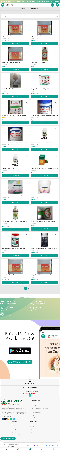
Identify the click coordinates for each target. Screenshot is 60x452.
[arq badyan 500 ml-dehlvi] (44, 54)
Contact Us (14, 432)
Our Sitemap (35, 417)
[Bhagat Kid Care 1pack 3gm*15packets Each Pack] (44, 80)
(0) (8, 38)
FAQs (33, 415)
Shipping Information (37, 412)
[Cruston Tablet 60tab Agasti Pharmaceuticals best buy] (44, 187)
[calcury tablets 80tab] (15, 160)
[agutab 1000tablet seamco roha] (15, 28)
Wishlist (32, 432)
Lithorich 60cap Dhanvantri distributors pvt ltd (44, 248)
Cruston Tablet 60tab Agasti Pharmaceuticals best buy (44, 195)
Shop (12, 426)
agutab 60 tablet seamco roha (11, 62)
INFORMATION (36, 400)
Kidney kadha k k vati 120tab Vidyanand (13, 248)
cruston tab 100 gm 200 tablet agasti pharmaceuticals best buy (13, 195)
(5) (8, 117)
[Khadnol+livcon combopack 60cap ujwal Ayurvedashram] (44, 213)
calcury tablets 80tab (8, 168)
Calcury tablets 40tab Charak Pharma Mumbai (42, 142)
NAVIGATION (33, 421)
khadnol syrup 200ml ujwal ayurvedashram (14, 221)
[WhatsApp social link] (30, 395)
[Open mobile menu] (2, 4)
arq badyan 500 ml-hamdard (10, 89)
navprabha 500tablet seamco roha (41, 275)
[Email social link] (8, 419)
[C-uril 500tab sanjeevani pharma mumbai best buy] (44, 107)
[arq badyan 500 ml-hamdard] (15, 80)
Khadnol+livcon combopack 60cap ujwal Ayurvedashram (43, 222)
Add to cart (44, 96)
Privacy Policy (35, 405)
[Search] (52, 4)
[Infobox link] (15, 303)
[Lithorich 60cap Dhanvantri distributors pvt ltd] (44, 240)
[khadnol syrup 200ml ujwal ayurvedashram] (15, 213)
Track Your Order (34, 426)
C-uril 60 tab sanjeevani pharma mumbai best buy (15, 142)
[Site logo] (10, 4)
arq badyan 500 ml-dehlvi (38, 62)
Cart (31, 429)
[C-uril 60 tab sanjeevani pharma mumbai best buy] (15, 134)
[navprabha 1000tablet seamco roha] (15, 266)
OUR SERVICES (15, 421)
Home (12, 424)
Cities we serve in (15, 434)
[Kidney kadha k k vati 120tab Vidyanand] (15, 240)
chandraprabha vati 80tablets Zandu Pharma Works (44, 169)
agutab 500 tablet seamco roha (40, 36)
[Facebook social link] (2, 419)
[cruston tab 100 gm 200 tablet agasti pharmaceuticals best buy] (15, 187)
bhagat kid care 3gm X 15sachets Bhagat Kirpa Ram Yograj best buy (14, 116)
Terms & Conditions (36, 403)
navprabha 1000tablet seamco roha (12, 275)
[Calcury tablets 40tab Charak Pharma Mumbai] (44, 134)
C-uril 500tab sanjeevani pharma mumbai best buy (44, 116)
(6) (37, 91)
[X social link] (5, 419)
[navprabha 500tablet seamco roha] (44, 266)
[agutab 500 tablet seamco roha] (44, 28)
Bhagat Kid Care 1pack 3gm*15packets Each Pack (43, 89)
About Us (13, 429)
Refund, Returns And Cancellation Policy (40, 409)
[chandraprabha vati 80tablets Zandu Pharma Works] (44, 160)
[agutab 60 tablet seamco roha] (15, 54)
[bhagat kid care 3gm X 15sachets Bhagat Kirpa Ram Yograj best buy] (15, 107)
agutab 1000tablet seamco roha (11, 36)
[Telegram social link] (14, 419)
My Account (33, 434)
